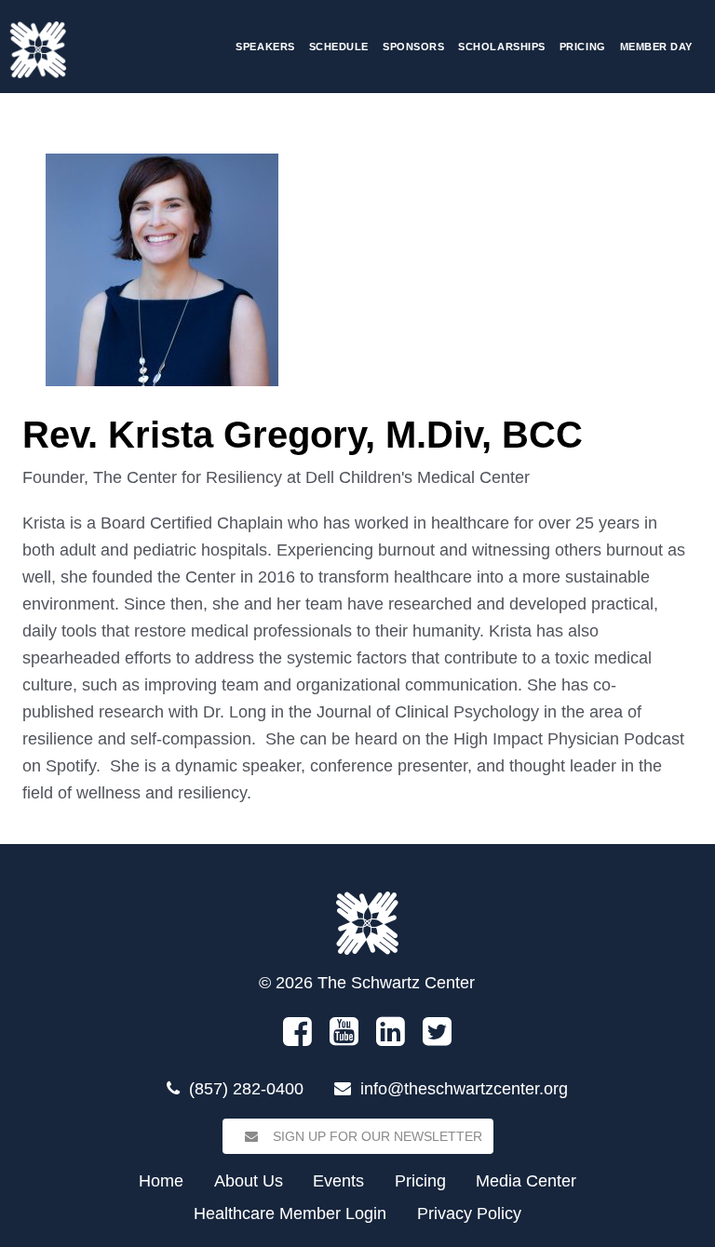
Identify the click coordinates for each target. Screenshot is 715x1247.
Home (161, 1181)
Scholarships (501, 46)
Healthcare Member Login (290, 1213)
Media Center (526, 1181)
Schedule (339, 46)
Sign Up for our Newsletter (375, 1136)
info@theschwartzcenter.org (464, 1088)
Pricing (583, 46)
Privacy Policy (469, 1213)
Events (338, 1181)
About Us (248, 1181)
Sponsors (413, 46)
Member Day (656, 46)
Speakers (265, 46)
